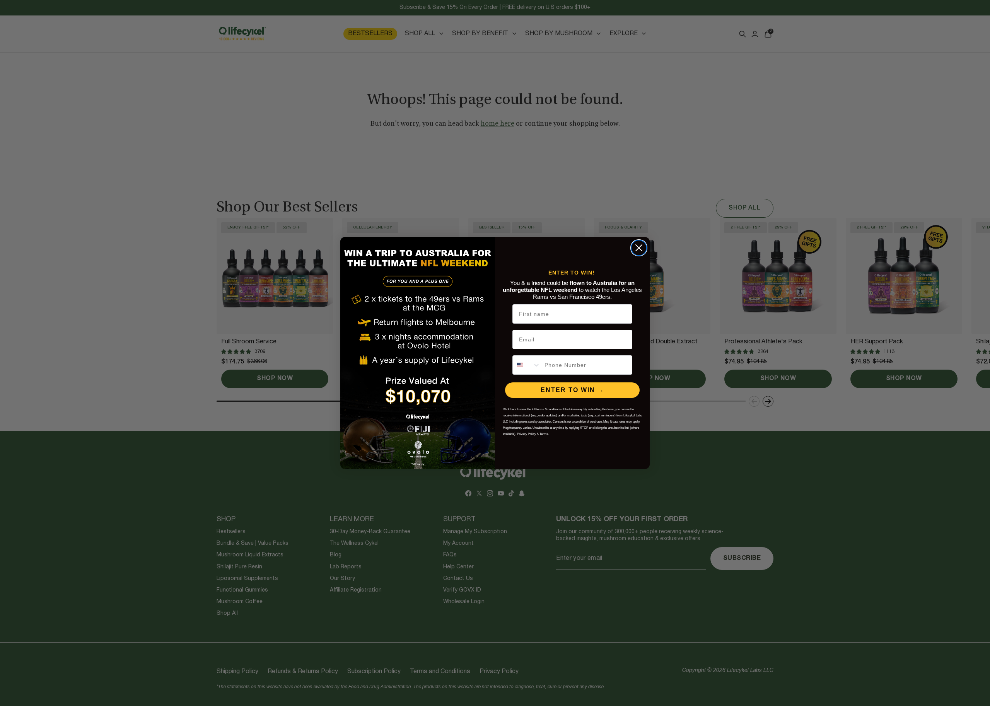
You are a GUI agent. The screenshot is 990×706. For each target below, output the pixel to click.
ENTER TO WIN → (572, 390)
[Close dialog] (639, 248)
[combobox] (527, 365)
